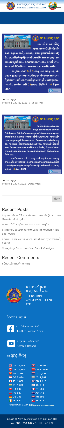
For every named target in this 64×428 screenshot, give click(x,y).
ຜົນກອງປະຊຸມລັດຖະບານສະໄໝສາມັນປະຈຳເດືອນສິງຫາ (28, 248)
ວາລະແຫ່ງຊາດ (10, 99)
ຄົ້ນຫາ (57, 198)
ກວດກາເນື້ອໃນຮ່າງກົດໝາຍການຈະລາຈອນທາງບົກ (25, 224)
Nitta (8, 102)
